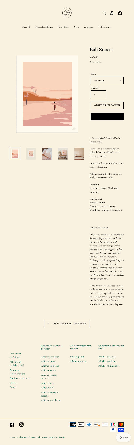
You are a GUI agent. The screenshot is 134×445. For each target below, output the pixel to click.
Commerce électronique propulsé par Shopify (47, 437)
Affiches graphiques (107, 361)
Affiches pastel (77, 356)
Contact (13, 382)
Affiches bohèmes (107, 356)
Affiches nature (48, 370)
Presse (13, 387)
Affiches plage (48, 383)
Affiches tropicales (50, 365)
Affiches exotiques (50, 356)
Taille (93, 73)
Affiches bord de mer (51, 400)
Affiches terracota (78, 361)
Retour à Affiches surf (69, 324)
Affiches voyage (48, 361)
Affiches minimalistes (109, 365)
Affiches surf (47, 387)
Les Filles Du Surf (22, 437)
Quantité (95, 87)
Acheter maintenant (107, 116)
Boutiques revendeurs (20, 378)
